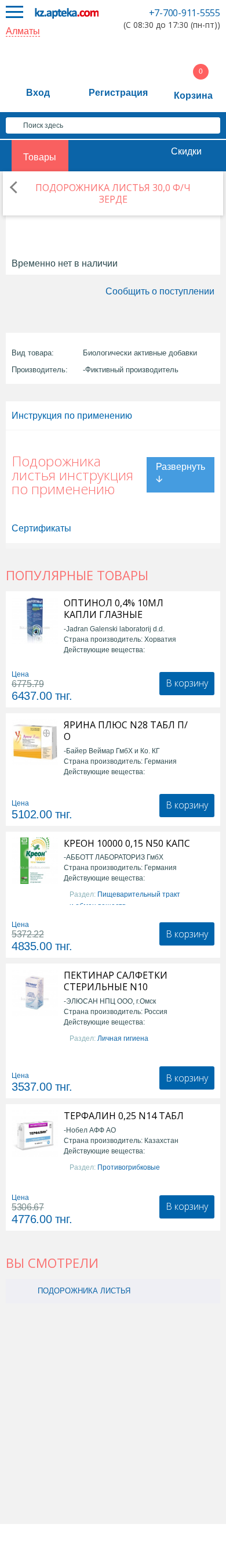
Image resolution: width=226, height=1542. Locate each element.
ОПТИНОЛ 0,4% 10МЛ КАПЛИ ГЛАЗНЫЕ (113, 608)
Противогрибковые (128, 1167)
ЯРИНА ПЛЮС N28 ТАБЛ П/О (126, 730)
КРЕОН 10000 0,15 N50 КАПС (127, 843)
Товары (39, 157)
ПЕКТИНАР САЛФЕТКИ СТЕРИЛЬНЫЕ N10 (115, 981)
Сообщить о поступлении (159, 291)
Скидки (186, 151)
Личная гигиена (122, 1038)
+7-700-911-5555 (184, 12)
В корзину (187, 683)
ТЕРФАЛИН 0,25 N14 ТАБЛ (124, 1116)
